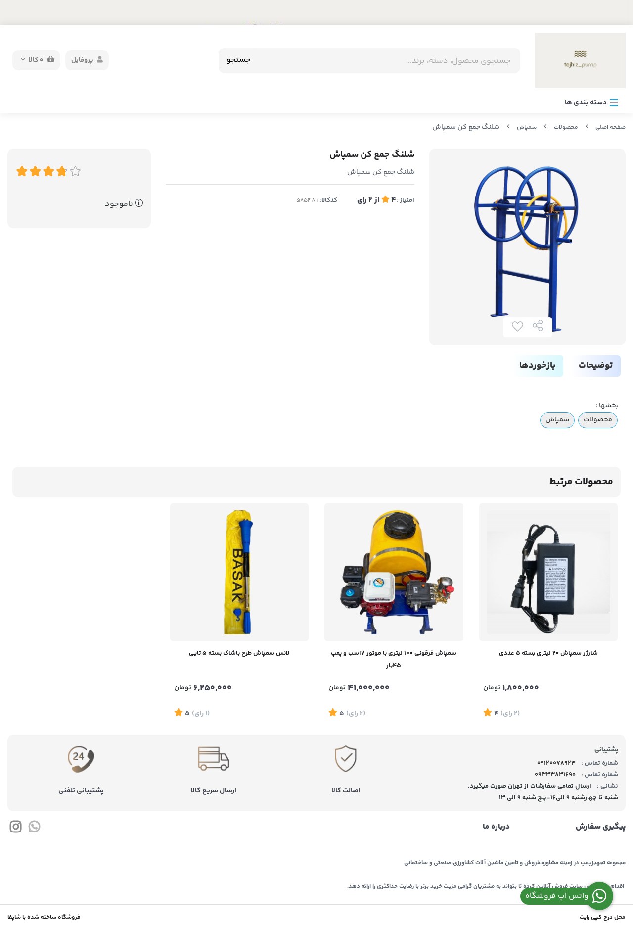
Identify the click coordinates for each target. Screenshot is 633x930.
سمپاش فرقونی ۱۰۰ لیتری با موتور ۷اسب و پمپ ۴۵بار (393, 659)
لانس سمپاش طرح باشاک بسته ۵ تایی (239, 653)
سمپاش (527, 127)
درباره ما (496, 827)
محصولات (566, 127)
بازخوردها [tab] (537, 366)
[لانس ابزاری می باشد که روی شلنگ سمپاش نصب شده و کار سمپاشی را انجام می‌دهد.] (239, 572)
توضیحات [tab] (596, 366)
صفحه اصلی (610, 127)
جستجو (238, 60)
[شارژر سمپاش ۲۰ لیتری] (548, 572)
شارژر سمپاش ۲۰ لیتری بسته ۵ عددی (548, 653)
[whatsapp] (34, 828)
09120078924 (556, 763)
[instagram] (15, 828)
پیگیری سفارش (601, 827)
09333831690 (555, 775)
